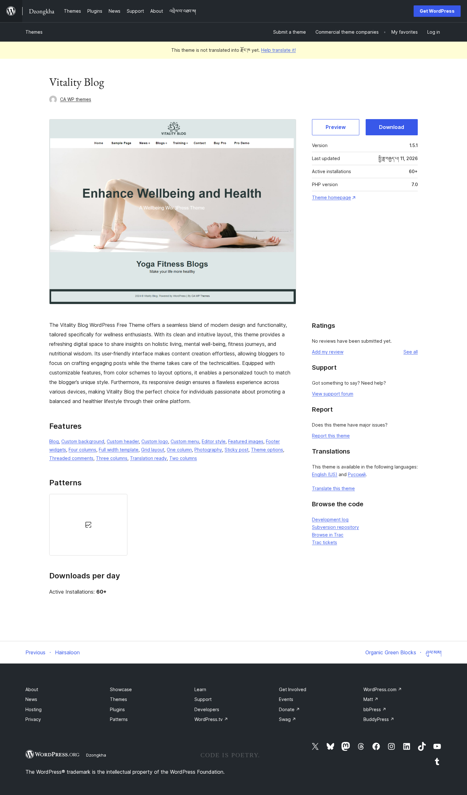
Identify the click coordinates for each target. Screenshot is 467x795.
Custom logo (154, 441)
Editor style (214, 441)
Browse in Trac (327, 534)
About (31, 689)
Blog (54, 441)
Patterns (119, 719)
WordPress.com (382, 689)
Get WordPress (437, 11)
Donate (289, 709)
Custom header (123, 441)
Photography (208, 449)
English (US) (324, 474)
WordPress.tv (211, 719)
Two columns (183, 458)
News (31, 699)
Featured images (245, 441)
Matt (370, 699)
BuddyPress (378, 719)
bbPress (374, 709)
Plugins (117, 709)
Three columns (111, 458)
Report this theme (331, 435)
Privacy (33, 719)
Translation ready (148, 458)
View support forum (332, 393)
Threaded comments (71, 458)
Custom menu (185, 441)
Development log (330, 519)
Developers (206, 709)
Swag (287, 719)
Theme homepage (331, 197)
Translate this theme (333, 488)
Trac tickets (324, 542)
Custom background (82, 441)
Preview (336, 127)
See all (410, 351)
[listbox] (172, 525)
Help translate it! (278, 50)
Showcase (121, 689)
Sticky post (236, 449)
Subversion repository (335, 527)
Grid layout (152, 449)
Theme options (267, 449)
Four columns (82, 449)
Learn (200, 689)
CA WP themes (75, 99)
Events (286, 699)
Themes (34, 32)
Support (203, 699)
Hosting (33, 709)
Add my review (327, 351)
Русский (357, 474)
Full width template (119, 449)
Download (391, 127)
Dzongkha (96, 755)
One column (179, 449)
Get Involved (292, 689)
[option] (88, 525)
